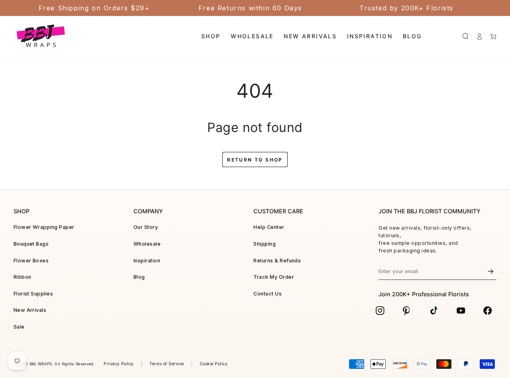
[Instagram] (380, 310)
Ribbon (22, 277)
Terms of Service (166, 363)
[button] (465, 36)
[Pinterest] (407, 310)
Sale (19, 327)
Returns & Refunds (277, 261)
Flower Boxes (31, 261)
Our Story (145, 227)
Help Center (268, 227)
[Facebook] (488, 310)
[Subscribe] (490, 272)
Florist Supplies (33, 294)
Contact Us (267, 294)
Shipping (264, 244)
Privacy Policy (119, 363)
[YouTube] (461, 310)
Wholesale (147, 244)
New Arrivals (30, 310)
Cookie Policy (214, 363)
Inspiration (146, 261)
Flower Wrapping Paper (44, 227)
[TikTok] (434, 310)
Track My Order (273, 277)
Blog (139, 277)
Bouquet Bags (31, 244)
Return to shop (255, 160)
